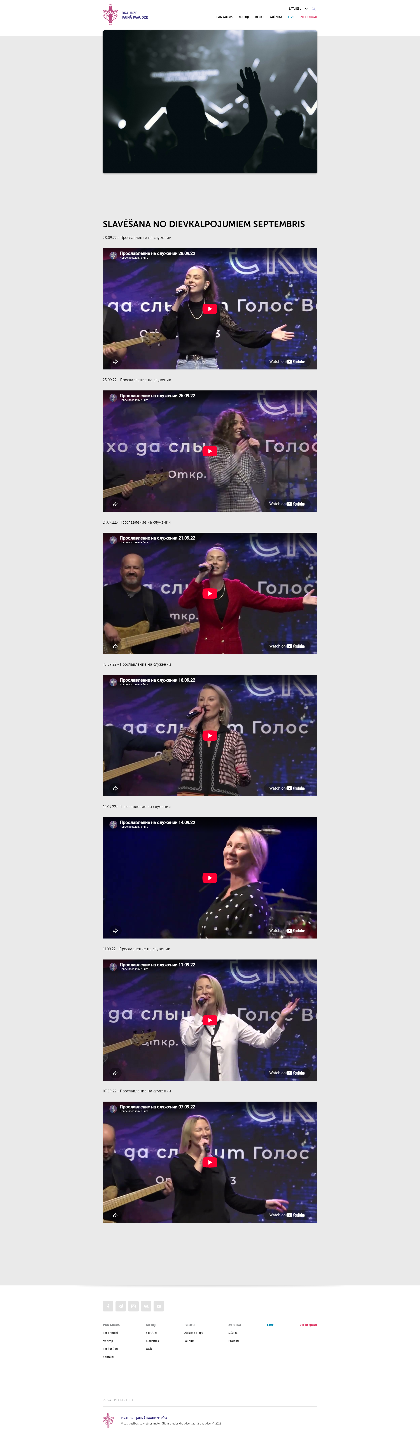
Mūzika (276, 17)
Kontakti (108, 1356)
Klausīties (152, 1341)
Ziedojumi (308, 17)
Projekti (233, 1341)
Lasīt (149, 1348)
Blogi (259, 17)
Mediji (244, 17)
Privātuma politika (118, 1400)
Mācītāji (108, 1341)
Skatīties (151, 1332)
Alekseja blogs (193, 1332)
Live (291, 17)
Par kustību (110, 1348)
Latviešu (295, 8)
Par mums (224, 17)
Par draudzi (110, 1332)
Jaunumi (189, 1341)
